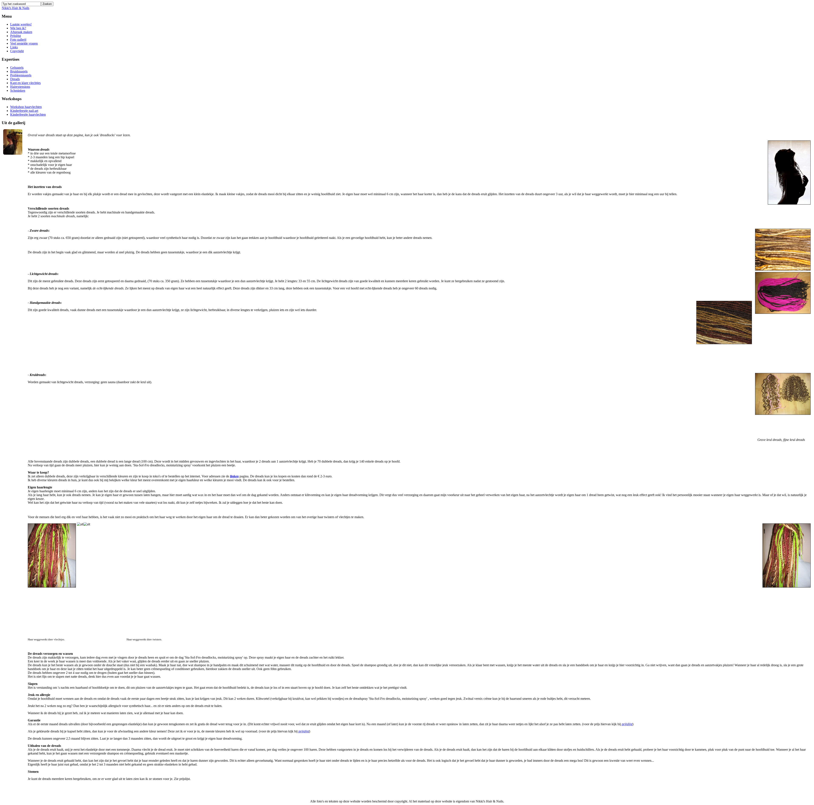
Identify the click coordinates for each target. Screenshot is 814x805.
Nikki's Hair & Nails (15, 8)
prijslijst (627, 724)
